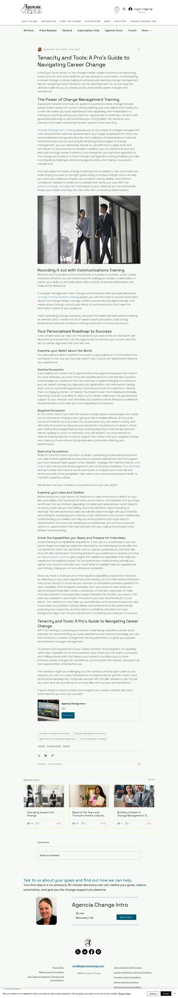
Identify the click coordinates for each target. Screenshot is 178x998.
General (67, 30)
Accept (166, 993)
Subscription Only (88, 30)
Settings (153, 993)
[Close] (174, 993)
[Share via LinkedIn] (45, 755)
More (145, 30)
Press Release (48, 30)
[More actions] (138, 49)
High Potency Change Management (57, 739)
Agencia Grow (114, 30)
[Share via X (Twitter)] (39, 755)
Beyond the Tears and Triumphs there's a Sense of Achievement (88, 814)
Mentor (66, 746)
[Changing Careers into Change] (44, 796)
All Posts (29, 30)
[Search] (124, 9)
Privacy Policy (124, 993)
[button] (117, 9)
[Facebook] (91, 951)
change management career (54, 733)
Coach (132, 30)
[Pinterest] (98, 951)
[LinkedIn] (84, 951)
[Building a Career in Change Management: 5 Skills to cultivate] (134, 796)
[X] (78, 951)
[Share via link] (52, 755)
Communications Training (93, 739)
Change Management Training (89, 733)
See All (151, 779)
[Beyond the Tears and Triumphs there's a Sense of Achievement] (89, 796)
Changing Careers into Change (40, 814)
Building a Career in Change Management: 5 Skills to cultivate (132, 814)
